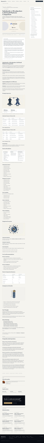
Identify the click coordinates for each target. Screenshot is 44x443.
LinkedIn (42, 436)
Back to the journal (5, 3)
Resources (25, 1)
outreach (8, 67)
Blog (28, 1)
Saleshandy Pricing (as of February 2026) (35, 14)
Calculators (19, 437)
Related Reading (32, 37)
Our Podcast (17, 1)
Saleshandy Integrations (33, 26)
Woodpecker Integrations (34, 27)
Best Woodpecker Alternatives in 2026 (8, 322)
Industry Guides (24, 437)
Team (21, 1)
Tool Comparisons (11, 438)
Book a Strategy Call (39, 1)
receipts (20, 400)
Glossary (27, 436)
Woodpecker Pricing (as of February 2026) (36, 15)
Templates (32, 437)
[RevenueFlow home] (4, 1)
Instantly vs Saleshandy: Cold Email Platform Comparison (10, 323)
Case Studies (9, 1)
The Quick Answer (33, 10)
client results (14, 328)
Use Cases (28, 437)
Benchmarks (15, 437)
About (10, 436)
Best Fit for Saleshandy (33, 31)
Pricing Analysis (33, 16)
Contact (31, 436)
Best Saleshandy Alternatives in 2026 (8, 321)
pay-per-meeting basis (5, 328)
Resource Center (11, 437)
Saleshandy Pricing (7, 127)
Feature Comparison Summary (34, 33)
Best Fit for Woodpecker (34, 32)
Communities (13, 1)
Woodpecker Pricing (7, 141)
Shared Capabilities (33, 21)
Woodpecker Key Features (34, 20)
